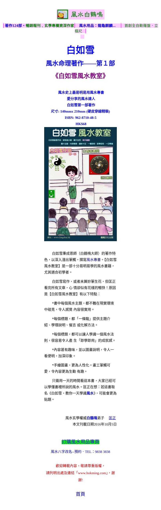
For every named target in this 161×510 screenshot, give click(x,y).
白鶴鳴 (92, 418)
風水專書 (94, 260)
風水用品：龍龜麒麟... (97, 26)
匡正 (112, 418)
